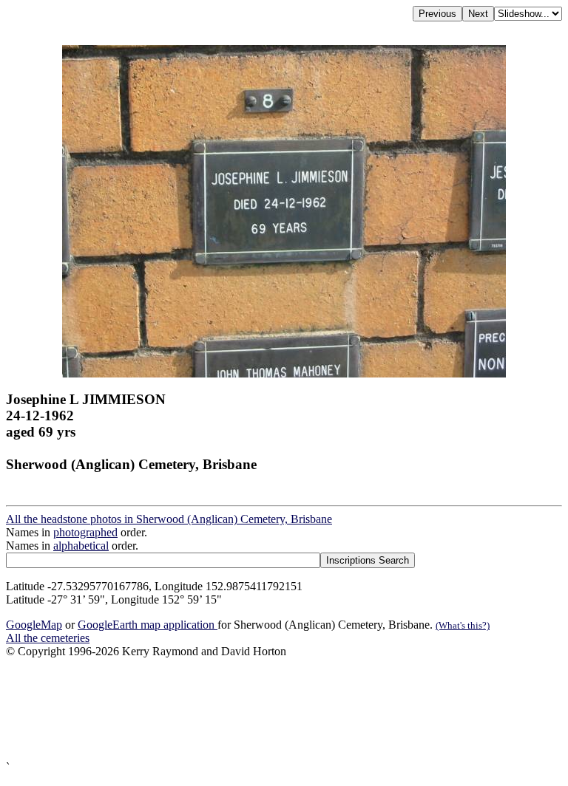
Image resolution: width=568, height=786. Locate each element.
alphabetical (81, 545)
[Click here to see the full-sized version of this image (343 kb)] (284, 373)
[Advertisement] (284, 709)
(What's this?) (463, 625)
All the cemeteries (47, 638)
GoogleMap (34, 624)
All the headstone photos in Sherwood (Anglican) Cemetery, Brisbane (169, 519)
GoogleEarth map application (147, 624)
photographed (85, 532)
